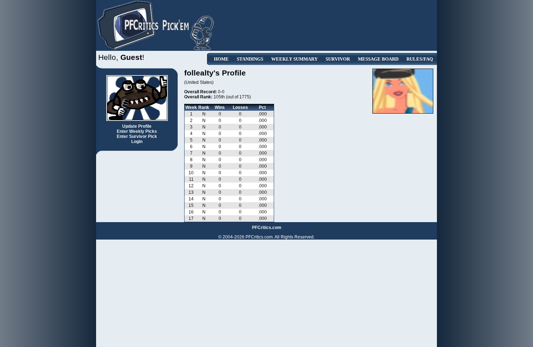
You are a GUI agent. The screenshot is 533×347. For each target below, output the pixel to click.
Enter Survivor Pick (137, 136)
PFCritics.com (266, 227)
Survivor (338, 59)
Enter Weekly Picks (137, 131)
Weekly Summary (294, 59)
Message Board (378, 59)
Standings (250, 59)
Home (221, 59)
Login (136, 141)
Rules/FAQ (419, 59)
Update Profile (137, 126)
